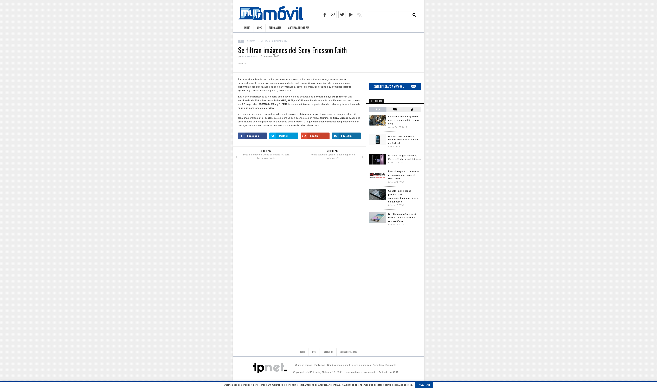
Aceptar (424, 384)
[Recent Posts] (378, 109)
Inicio (247, 28)
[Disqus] (299, 210)
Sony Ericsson (279, 41)
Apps (259, 28)
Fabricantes (275, 28)
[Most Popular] (412, 109)
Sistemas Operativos (298, 28)
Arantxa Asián (249, 56)
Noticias (265, 41)
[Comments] (395, 109)
